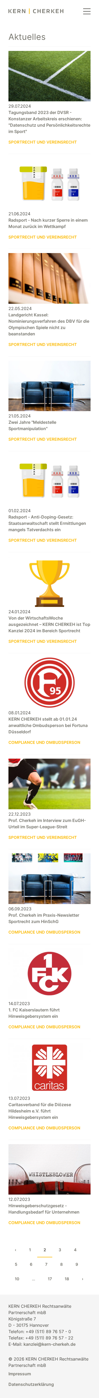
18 (67, 1278)
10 (17, 1278)
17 (50, 1278)
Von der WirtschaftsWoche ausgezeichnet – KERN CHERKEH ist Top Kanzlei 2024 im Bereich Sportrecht (49, 624)
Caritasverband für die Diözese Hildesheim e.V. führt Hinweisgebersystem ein (39, 1111)
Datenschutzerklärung (31, 1384)
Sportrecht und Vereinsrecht (42, 142)
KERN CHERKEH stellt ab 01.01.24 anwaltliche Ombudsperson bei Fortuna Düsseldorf (48, 725)
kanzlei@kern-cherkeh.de (49, 1344)
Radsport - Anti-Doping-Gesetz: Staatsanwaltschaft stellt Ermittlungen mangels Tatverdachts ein (47, 523)
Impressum (19, 1373)
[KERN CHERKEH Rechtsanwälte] (35, 11)
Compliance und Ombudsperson (44, 742)
